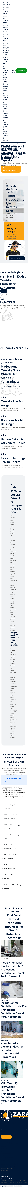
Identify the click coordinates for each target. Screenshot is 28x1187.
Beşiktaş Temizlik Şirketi (5, 59)
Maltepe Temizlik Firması (5, 119)
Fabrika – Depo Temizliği (5, 32)
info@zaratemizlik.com (6, 1178)
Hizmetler (6, 6)
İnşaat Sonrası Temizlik (5, 14)
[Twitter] (3, 1140)
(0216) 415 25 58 (5, 1176)
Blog (4, 138)
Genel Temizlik (4, 960)
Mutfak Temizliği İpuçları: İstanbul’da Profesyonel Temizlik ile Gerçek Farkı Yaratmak (13, 969)
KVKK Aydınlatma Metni (7, 1157)
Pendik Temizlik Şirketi (5, 108)
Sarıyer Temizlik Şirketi (5, 75)
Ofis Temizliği (5, 10)
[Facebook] (1, 1140)
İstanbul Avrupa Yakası (5, 54)
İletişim (5, 140)
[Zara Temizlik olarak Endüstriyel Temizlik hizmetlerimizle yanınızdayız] (1, 1060)
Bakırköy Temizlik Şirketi (5, 70)
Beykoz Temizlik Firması (5, 102)
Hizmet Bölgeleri (6, 49)
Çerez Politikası (5, 1159)
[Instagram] (5, 1140)
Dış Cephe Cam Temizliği (5, 23)
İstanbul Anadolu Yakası (5, 86)
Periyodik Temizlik (5, 37)
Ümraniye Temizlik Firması (5, 129)
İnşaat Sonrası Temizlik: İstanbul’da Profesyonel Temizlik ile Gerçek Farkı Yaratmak (14, 1009)
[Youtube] (7, 1140)
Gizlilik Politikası (5, 1160)
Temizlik (2, 299)
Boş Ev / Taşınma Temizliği (5, 41)
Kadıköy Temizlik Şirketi (5, 113)
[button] (13, 175)
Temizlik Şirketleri (6, 46)
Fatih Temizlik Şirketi (5, 81)
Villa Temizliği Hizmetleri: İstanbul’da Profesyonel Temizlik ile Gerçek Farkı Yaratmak (13, 1092)
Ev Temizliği (6, 7)
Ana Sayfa (6, 2)
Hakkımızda (6, 4)
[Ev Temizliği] (1, 295)
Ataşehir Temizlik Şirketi (5, 135)
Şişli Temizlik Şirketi (5, 64)
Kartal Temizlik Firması (5, 91)
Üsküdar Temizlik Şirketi (5, 97)
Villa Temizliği (5, 19)
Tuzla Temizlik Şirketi (5, 124)
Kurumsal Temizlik (5, 28)
